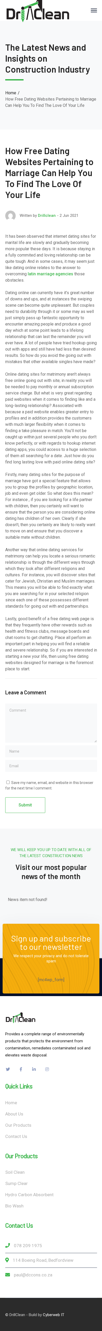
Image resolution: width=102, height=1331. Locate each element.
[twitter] (7, 1069)
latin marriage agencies (50, 273)
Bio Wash (14, 1205)
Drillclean (47, 215)
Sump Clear (16, 1183)
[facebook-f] (21, 1069)
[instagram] (47, 1069)
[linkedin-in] (34, 1069)
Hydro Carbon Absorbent (29, 1194)
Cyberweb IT (53, 1314)
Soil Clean (15, 1172)
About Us (14, 1114)
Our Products (18, 1125)
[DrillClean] (38, 10)
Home (10, 92)
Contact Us (16, 1136)
